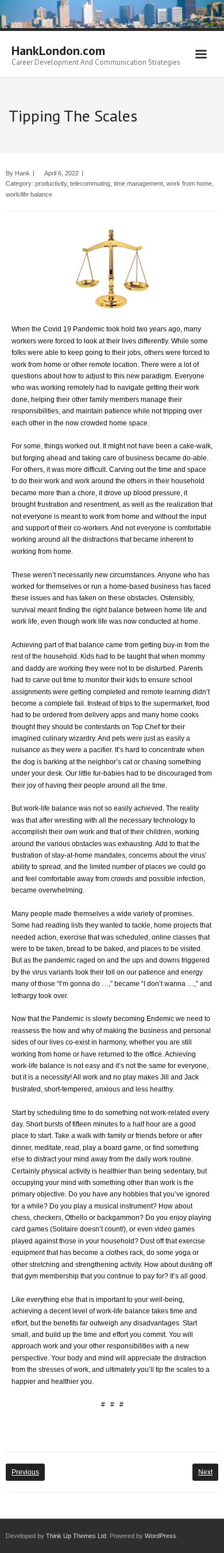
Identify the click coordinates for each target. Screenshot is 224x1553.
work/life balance (29, 194)
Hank (22, 173)
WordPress (160, 1535)
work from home (189, 183)
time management (138, 183)
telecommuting (90, 183)
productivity (51, 183)
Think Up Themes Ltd (76, 1535)
